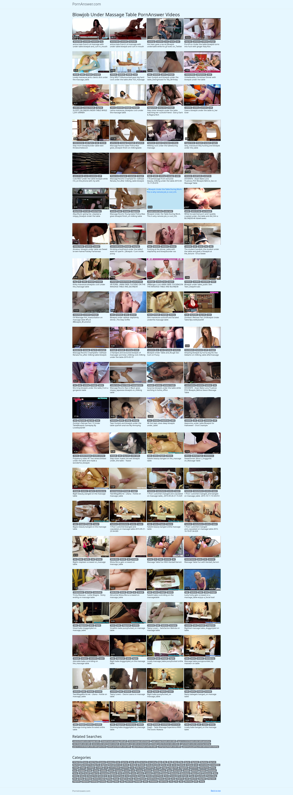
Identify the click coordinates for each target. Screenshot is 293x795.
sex (157, 350)
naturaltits (205, 282)
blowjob (89, 75)
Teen (122, 781)
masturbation (161, 491)
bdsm (213, 282)
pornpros (197, 42)
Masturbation (185, 773)
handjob (97, 75)
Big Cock (212, 762)
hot (206, 246)
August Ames (189, 143)
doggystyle (135, 211)
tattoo (101, 385)
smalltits (197, 282)
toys (164, 282)
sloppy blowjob (89, 108)
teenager (151, 282)
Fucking (139, 770)
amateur (159, 385)
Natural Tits (92, 776)
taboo (126, 315)
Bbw (170, 762)
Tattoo (116, 781)
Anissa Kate (78, 42)
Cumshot (125, 768)
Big (181, 762)
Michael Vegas (197, 456)
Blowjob (133, 765)
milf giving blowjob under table (170, 747)
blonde (76, 75)
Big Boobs (195, 762)
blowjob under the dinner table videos (165, 744)
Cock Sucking (204, 765)
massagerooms (137, 385)
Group (163, 770)
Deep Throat (140, 768)
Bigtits (104, 765)
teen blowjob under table (82, 744)
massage (124, 143)
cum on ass (176, 725)
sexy (211, 246)
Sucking (103, 781)
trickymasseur (78, 592)
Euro (74, 770)
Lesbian (140, 773)
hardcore (95, 42)
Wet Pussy (188, 781)
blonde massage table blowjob (139, 741)
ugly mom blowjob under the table (145, 747)
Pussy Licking (211, 776)
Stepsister (85, 781)
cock (135, 75)
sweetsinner (209, 456)
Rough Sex (124, 779)
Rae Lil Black (125, 385)
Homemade (212, 770)
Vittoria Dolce (190, 75)
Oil (105, 776)
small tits (207, 176)
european (123, 176)
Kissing (126, 773)
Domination (194, 768)
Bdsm (176, 762)
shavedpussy (100, 491)
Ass (137, 762)
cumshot (87, 42)
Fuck (132, 770)
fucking (168, 350)
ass (129, 559)
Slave (168, 779)
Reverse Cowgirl (99, 779)
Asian (131, 762)
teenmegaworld (116, 491)
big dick (99, 108)
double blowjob (85, 456)
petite (164, 75)
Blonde (126, 765)
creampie (132, 176)
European (82, 770)
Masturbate (174, 773)
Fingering (118, 770)
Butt (168, 765)
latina (113, 108)
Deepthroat (150, 768)
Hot (81, 773)
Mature (194, 773)
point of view (78, 176)
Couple (75, 768)
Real (74, 779)
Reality (80, 779)
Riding (109, 779)
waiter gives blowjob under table (119, 747)
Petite (149, 776)
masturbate (78, 315)
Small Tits (180, 779)
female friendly (125, 282)
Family (96, 770)
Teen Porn (129, 781)
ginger (212, 42)
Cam (174, 765)
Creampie (91, 768)
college (128, 420)
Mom (215, 773)
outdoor (96, 246)
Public (185, 776)
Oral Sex (134, 776)
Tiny (171, 781)
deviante (188, 176)
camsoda (124, 42)
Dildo (158, 768)
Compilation (215, 765)
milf (210, 108)
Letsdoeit (148, 773)
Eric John (87, 211)
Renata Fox (77, 350)
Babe (160, 762)
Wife (195, 781)
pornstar (120, 108)
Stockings (94, 781)
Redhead (88, 779)
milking (175, 143)
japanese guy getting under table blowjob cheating (200, 747)
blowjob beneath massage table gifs (114, 741)
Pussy (192, 776)
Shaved (142, 779)
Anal (117, 762)
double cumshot (98, 456)
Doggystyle (183, 768)
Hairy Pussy (177, 770)
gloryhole (140, 143)
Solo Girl (194, 779)
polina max (115, 143)
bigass (89, 524)
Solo (187, 779)
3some (76, 456)
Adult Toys (93, 762)
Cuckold (99, 768)
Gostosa (156, 770)
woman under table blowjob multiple (105, 744)
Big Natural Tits (86, 765)
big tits (94, 350)
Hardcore (195, 770)
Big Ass (186, 762)
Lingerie (157, 773)
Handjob (187, 770)
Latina (133, 773)
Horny (75, 773)
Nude (100, 776)
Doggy (164, 768)
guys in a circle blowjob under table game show (89, 747)
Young (202, 781)
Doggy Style (173, 768)
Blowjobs (141, 765)
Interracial (104, 773)
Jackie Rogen (96, 211)
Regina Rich (152, 108)
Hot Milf (87, 773)
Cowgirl (82, 768)
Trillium (113, 75)
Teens (145, 781)
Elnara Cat (114, 176)
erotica (170, 491)
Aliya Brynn (78, 211)
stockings (151, 42)
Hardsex (203, 770)
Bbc (165, 762)
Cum (106, 768)
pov (199, 725)
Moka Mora (114, 559)
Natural (83, 776)
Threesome (153, 781)
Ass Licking (152, 762)
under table (78, 108)
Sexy (136, 779)
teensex (173, 246)
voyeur (177, 491)
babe (82, 75)
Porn (166, 776)
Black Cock (117, 765)
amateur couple (169, 385)
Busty (163, 765)
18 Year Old (77, 762)
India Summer (79, 143)
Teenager (138, 781)
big (101, 42)
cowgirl (134, 491)
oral (93, 559)
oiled (206, 592)
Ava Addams (189, 350)
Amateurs (110, 762)
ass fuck (88, 592)
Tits (176, 781)
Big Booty (204, 762)
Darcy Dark (162, 108)
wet (120, 456)
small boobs (198, 176)
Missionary (208, 773)
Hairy (169, 770)
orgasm (170, 282)
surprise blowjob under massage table (86, 741)
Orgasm (141, 776)
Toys (181, 781)
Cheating (181, 765)
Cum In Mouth (115, 768)
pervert (133, 315)
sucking (196, 108)
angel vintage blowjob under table (164, 741)
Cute (132, 768)
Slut (173, 779)
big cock (202, 315)
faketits (169, 456)
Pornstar (173, 776)
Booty (149, 765)
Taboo (110, 781)
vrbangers (114, 282)
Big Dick (76, 765)
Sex (131, 779)
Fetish (111, 770)
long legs (136, 246)
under (177, 176)
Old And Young (118, 776)
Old (110, 776)
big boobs (132, 42)
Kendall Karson (190, 559)
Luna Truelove (190, 385)
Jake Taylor (89, 143)
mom (209, 75)
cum (166, 42)
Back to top (216, 790)
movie (136, 350)
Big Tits (96, 765)
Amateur (102, 762)
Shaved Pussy (152, 779)
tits (79, 282)
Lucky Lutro (115, 385)
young (158, 282)
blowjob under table (155, 211)
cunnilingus (165, 725)
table (155, 176)
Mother (75, 776)
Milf (200, 773)
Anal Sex (124, 762)
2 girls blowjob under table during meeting (195, 744)
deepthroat (165, 420)
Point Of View (157, 776)
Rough (116, 779)
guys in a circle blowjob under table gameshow (194, 741)
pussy (201, 246)
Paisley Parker (78, 246)
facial (172, 42)
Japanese (113, 773)
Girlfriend (147, 770)
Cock (195, 765)
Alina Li (187, 456)
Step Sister (211, 779)
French (126, 770)
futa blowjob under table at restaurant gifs (135, 744)
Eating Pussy (204, 768)
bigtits (214, 143)
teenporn (165, 246)
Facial (89, 770)
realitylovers (201, 75)
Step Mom (202, 779)
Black (110, 765)
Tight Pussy (163, 781)
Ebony (213, 768)
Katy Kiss (188, 42)
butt (186, 315)
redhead (205, 42)
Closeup (189, 765)
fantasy (172, 315)
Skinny (161, 779)
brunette (98, 691)
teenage (135, 420)
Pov (179, 776)
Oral (127, 776)
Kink (120, 773)
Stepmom (76, 781)
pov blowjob (207, 211)
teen (177, 42)
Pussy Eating (200, 776)
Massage (165, 773)
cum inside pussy (117, 246)
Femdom (103, 770)
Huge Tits (95, 773)
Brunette (156, 765)
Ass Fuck (143, 762)
